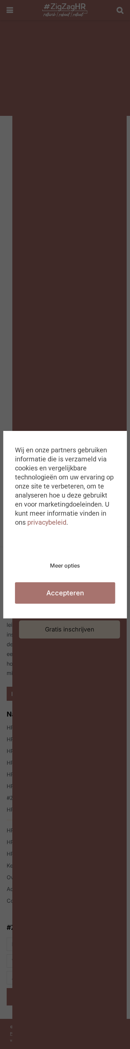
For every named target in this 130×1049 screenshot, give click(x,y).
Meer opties (65, 565)
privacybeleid (46, 522)
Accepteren (65, 593)
